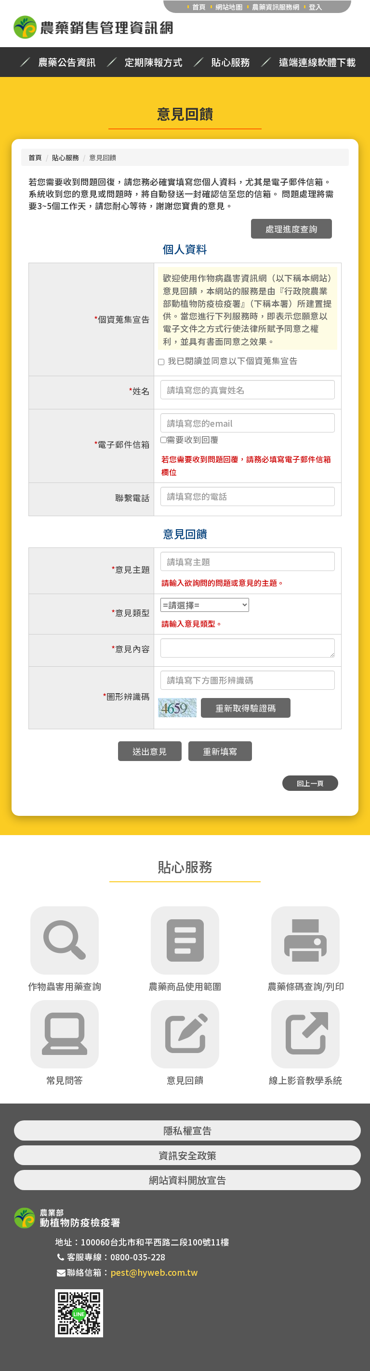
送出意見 (149, 751)
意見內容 (130, 649)
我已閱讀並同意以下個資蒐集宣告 (233, 361)
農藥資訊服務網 (275, 7)
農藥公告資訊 (67, 62)
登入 (315, 7)
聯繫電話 (132, 498)
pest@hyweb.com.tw (154, 1272)
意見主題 (130, 569)
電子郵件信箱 (122, 444)
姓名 (139, 391)
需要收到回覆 (193, 439)
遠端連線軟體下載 (317, 62)
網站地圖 (228, 7)
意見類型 (130, 613)
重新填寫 (220, 751)
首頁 (199, 7)
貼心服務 (230, 62)
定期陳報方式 (154, 62)
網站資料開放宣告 (187, 1180)
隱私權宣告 (187, 1130)
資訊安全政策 (187, 1155)
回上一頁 (310, 783)
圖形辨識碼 (126, 696)
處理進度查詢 (291, 229)
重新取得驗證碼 (245, 708)
